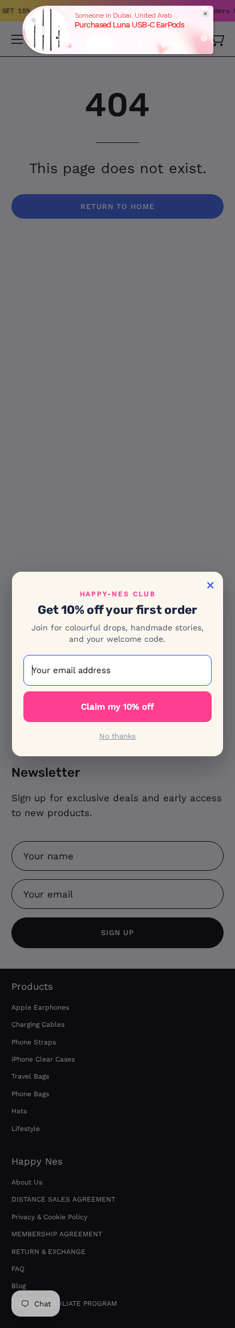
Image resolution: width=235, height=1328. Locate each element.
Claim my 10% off (117, 707)
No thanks (117, 736)
